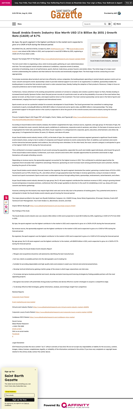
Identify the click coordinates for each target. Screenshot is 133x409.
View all (128, 3)
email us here (17, 329)
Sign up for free (20, 400)
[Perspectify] (6, 202)
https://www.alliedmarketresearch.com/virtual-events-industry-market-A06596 (61, 307)
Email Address (11, 392)
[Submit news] (6, 197)
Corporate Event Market (20, 297)
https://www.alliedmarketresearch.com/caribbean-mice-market (52, 317)
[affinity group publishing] (6, 206)
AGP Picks (6, 3)
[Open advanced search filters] (109, 24)
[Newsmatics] (6, 211)
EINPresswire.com (57, 49)
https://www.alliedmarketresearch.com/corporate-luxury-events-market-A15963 (63, 312)
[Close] (35, 370)
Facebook (15, 334)
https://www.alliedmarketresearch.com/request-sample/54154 (63, 59)
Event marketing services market (23, 302)
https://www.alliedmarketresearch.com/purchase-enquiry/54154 (52, 206)
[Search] (105, 24)
